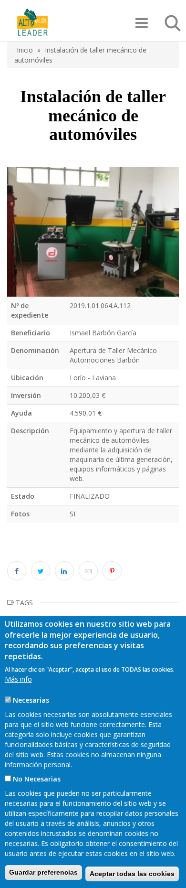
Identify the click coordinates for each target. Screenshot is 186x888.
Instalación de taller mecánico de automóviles (80, 54)
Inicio (25, 49)
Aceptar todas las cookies (132, 873)
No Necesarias (37, 778)
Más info (18, 679)
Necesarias (31, 700)
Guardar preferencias (43, 872)
